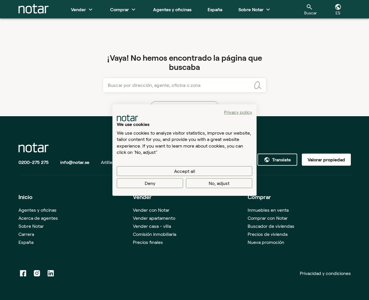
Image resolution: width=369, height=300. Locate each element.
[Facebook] (23, 273)
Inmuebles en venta (268, 210)
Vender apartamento (154, 218)
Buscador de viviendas (271, 226)
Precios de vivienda (267, 234)
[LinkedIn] (50, 273)
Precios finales (148, 242)
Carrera (26, 234)
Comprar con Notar (268, 218)
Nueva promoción (266, 242)
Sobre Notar (31, 226)
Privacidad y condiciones (325, 273)
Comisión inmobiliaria (154, 234)
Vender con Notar (151, 210)
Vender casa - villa (152, 226)
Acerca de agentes (38, 218)
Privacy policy (238, 111)
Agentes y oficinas (37, 210)
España (25, 242)
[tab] (33, 9)
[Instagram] (37, 273)
